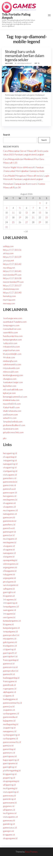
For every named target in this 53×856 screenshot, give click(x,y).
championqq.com (11, 289)
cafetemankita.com (12, 364)
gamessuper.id (10, 492)
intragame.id (9, 613)
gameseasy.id (9, 795)
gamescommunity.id (12, 702)
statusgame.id (10, 474)
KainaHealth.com (11, 407)
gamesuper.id (9, 531)
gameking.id (9, 824)
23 (46, 217)
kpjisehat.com (9, 385)
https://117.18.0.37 (12, 285)
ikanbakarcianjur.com (13, 382)
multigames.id (9, 813)
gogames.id (8, 806)
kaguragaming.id (11, 759)
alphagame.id (9, 692)
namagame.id (9, 553)
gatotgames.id (10, 642)
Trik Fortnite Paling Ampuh (16, 16)
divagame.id (9, 549)
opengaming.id (10, 560)
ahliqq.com (8, 253)
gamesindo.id (9, 485)
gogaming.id (9, 777)
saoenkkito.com (10, 332)
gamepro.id (8, 831)
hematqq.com (9, 296)
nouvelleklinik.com (12, 403)
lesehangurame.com (12, 318)
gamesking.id (9, 799)
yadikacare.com (10, 414)
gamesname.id (10, 802)
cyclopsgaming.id (11, 734)
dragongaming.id (11, 781)
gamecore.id (9, 517)
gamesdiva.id (9, 488)
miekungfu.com (10, 361)
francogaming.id (10, 660)
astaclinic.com (9, 418)
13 (26, 212)
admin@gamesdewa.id (24, 63)
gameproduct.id (10, 670)
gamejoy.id (8, 745)
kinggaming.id (9, 774)
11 (13, 212)
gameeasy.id (9, 820)
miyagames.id (9, 638)
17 (6, 217)
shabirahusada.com (12, 410)
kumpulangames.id (11, 620)
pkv (4, 438)
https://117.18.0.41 (12, 271)
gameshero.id (9, 478)
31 (6, 227)
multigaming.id (10, 788)
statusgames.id (10, 816)
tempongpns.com (11, 325)
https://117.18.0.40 (12, 292)
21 (33, 217)
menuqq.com (9, 303)
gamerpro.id (9, 752)
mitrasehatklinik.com (13, 389)
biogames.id (9, 595)
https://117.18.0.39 (12, 257)
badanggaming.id (11, 677)
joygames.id (9, 709)
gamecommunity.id (12, 742)
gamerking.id (9, 749)
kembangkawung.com (13, 375)
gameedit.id (9, 674)
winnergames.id (10, 563)
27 (26, 222)
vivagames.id (9, 506)
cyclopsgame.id (10, 738)
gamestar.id (8, 535)
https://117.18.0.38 (12, 278)
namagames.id (10, 513)
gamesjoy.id (8, 706)
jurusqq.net (8, 260)
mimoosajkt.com (10, 371)
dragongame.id (10, 838)
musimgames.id (10, 510)
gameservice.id (10, 667)
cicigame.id (8, 695)
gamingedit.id (9, 653)
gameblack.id (9, 685)
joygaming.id (9, 727)
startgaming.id (10, 471)
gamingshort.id (10, 656)
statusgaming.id (10, 792)
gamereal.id (8, 663)
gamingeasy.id (10, 756)
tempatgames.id (10, 606)
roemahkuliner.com (12, 329)
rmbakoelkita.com (11, 346)
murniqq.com (9, 299)
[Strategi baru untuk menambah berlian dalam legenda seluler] (26, 78)
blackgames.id (10, 645)
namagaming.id (10, 463)
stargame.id (8, 556)
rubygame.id (9, 574)
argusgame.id (9, 578)
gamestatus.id (10, 827)
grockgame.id (9, 581)
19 (20, 217)
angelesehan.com (11, 350)
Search (6, 134)
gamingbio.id (9, 592)
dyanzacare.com (10, 428)
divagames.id (9, 503)
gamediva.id (9, 528)
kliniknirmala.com (11, 400)
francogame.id (10, 681)
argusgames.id (10, 567)
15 (40, 212)
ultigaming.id (9, 784)
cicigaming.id (9, 649)
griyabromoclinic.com (13, 432)
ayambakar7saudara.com (14, 321)
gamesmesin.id (10, 481)
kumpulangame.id (11, 627)
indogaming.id (10, 460)
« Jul (26, 231)
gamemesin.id (9, 521)
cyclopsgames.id (11, 713)
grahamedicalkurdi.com (14, 425)
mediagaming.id (10, 724)
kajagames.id (9, 720)
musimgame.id (10, 538)
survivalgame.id (10, 585)
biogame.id (8, 624)
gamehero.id (9, 524)
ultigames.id (9, 809)
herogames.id (9, 496)
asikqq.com (8, 246)
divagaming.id (9, 456)
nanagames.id (9, 731)
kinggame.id (9, 834)
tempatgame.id (10, 631)
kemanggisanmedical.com (15, 396)
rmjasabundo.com (11, 368)
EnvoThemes (31, 851)
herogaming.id (10, 453)
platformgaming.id (12, 770)
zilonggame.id (9, 570)
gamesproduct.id (11, 635)
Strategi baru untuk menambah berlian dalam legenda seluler (24, 55)
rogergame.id (9, 688)
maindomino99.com (12, 274)
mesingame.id (9, 542)
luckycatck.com (10, 343)
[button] (49, 15)
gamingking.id (9, 767)
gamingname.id (10, 763)
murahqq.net (9, 267)
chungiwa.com (9, 378)
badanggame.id (10, 699)
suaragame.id (9, 610)
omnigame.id (9, 617)
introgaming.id (10, 602)
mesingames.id (10, 499)
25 (13, 222)
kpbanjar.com (9, 393)
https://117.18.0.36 (12, 249)
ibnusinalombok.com (12, 421)
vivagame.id (9, 546)
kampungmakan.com (12, 339)
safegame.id (9, 588)
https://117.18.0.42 (12, 264)
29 (40, 222)
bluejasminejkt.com (12, 353)
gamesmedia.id (10, 717)
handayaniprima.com (12, 336)
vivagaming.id (9, 467)
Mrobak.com (9, 357)
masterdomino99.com (13, 282)
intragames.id (9, 599)
